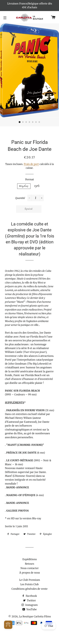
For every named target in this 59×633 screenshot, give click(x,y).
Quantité (20, 198)
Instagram (31, 604)
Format (29, 179)
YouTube (31, 609)
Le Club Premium (29, 579)
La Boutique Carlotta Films (35, 616)
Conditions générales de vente (29, 588)
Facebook (31, 595)
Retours (29, 563)
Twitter (31, 600)
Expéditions (29, 559)
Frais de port (31, 164)
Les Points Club (29, 584)
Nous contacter (29, 568)
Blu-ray (24, 186)
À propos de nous (29, 572)
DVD (37, 186)
